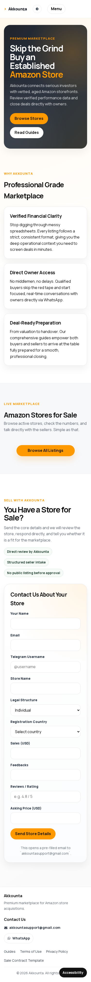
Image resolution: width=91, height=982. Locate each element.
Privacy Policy (57, 951)
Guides (10, 951)
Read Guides (27, 132)
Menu (56, 8)
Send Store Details (33, 833)
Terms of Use (31, 951)
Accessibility (73, 972)
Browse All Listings (45, 450)
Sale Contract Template (24, 960)
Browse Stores (29, 118)
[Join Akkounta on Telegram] (37, 9)
